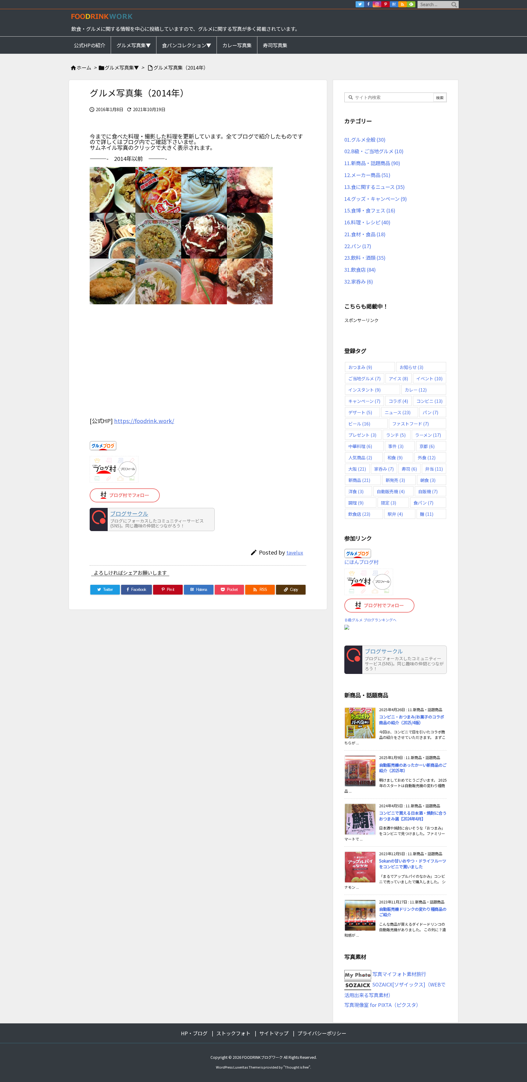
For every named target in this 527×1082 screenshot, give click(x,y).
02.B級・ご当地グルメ (373, 151)
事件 (395, 446)
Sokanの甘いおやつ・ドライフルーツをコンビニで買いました (412, 864)
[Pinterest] (385, 4)
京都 (427, 446)
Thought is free (297, 1067)
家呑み (384, 468)
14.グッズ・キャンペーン (375, 198)
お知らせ (411, 367)
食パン (423, 502)
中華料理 (360, 446)
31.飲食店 (360, 269)
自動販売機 (391, 491)
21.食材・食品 (364, 234)
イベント (429, 378)
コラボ (398, 401)
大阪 (357, 468)
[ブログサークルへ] (152, 519)
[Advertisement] (198, 364)
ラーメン (428, 435)
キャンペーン (364, 401)
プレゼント (362, 435)
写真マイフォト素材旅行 (398, 974)
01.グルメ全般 (364, 139)
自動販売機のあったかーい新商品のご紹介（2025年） (412, 768)
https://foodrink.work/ (144, 421)
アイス (398, 378)
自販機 (428, 491)
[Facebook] (368, 4)
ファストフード (410, 423)
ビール (359, 423)
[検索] (454, 4)
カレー (416, 389)
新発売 (395, 480)
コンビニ (429, 401)
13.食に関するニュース (374, 186)
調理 (356, 502)
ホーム (84, 67)
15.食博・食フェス (369, 210)
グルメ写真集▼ (122, 67)
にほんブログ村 (361, 562)
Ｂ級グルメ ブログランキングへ (370, 619)
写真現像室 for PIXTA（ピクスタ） (382, 1004)
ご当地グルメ (364, 378)
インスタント (364, 389)
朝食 (428, 480)
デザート (360, 412)
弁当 (434, 468)
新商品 (359, 480)
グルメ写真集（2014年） (180, 67)
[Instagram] (377, 4)
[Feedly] (411, 4)
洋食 (356, 491)
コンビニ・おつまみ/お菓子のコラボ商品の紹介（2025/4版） (411, 720)
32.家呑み (358, 281)
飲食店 (359, 514)
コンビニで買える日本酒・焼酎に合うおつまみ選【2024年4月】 (412, 816)
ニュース (397, 412)
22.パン (357, 246)
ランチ (396, 435)
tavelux (294, 552)
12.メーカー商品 (367, 175)
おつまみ (360, 367)
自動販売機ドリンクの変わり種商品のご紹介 (412, 912)
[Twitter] (360, 4)
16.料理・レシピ (367, 222)
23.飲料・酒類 (364, 257)
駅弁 (395, 514)
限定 (388, 502)
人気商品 (360, 457)
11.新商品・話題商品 (372, 163)
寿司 (409, 468)
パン (430, 412)
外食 (427, 457)
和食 (395, 457)
